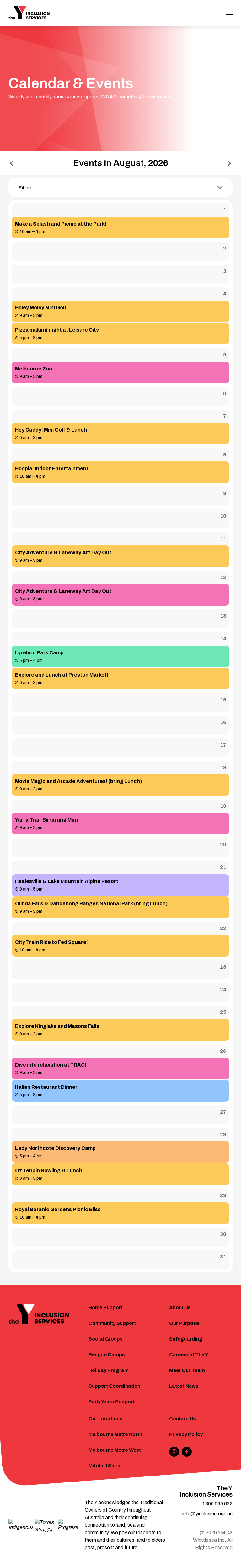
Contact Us (182, 1418)
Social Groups (105, 1339)
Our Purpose (184, 1323)
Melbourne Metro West (114, 1450)
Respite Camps (106, 1354)
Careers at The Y (188, 1354)
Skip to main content (32, 8)
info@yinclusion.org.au (207, 1513)
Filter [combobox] (25, 188)
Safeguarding (185, 1339)
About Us (180, 1307)
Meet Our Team (187, 1370)
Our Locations (105, 1418)
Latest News (183, 1386)
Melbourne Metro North (115, 1434)
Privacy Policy (186, 1434)
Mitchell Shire (104, 1465)
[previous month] (11, 163)
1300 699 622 (217, 1503)
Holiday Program (108, 1370)
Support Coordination (114, 1386)
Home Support (105, 1307)
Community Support (112, 1323)
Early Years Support (111, 1401)
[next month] (229, 163)
